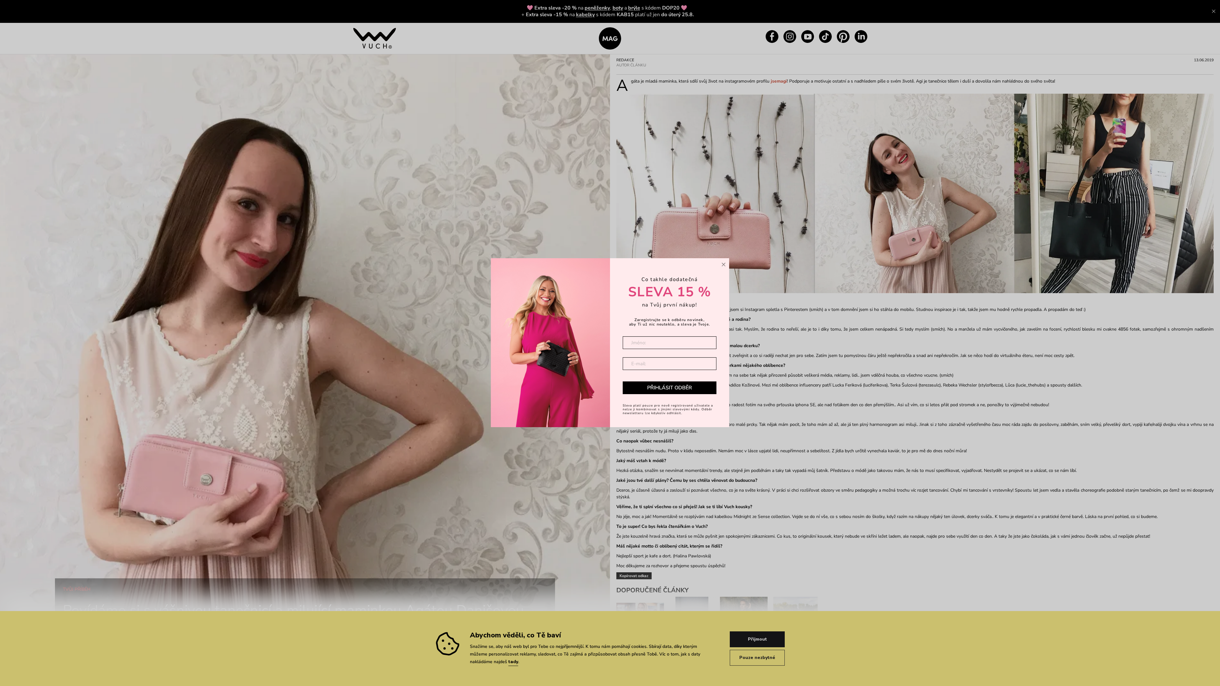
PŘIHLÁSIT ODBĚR (669, 387)
